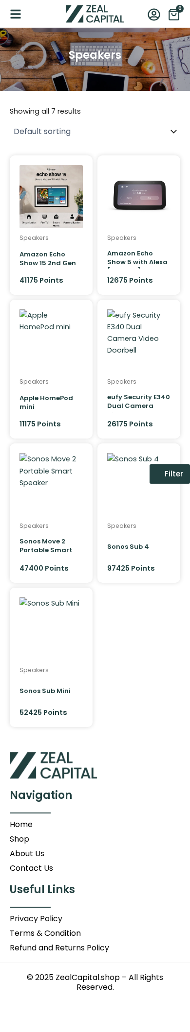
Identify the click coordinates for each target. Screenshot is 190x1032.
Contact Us (31, 868)
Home (21, 824)
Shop (19, 839)
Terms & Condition (45, 933)
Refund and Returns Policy (59, 948)
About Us (27, 854)
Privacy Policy (36, 919)
